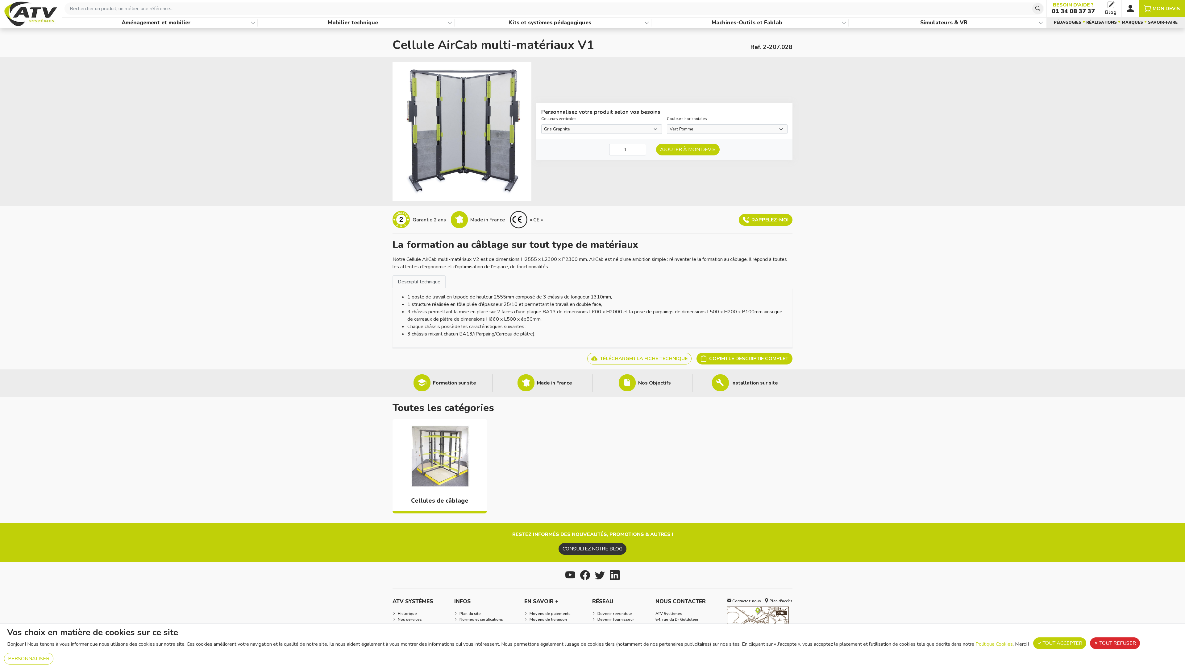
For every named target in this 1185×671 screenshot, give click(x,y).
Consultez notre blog (592, 548)
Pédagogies (1067, 22)
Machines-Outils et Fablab (747, 22)
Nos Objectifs (654, 383)
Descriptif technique (419, 281)
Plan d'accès (780, 601)
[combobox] (554, 8)
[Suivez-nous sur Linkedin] (615, 574)
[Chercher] (1037, 8)
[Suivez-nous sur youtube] (570, 574)
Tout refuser (1117, 643)
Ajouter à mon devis (688, 149)
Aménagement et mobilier (156, 22)
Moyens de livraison (548, 619)
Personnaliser (28, 658)
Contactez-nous (746, 601)
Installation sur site (754, 383)
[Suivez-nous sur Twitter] (600, 574)
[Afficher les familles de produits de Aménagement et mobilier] (253, 23)
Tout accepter (1062, 643)
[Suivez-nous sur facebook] (585, 574)
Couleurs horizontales (687, 118)
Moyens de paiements (550, 613)
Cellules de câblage (439, 501)
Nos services (410, 619)
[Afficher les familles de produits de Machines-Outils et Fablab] (844, 23)
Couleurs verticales (558, 118)
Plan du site (470, 613)
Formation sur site (454, 383)
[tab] (419, 281)
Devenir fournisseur (615, 619)
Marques (1132, 22)
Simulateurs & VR (943, 22)
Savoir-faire (1163, 22)
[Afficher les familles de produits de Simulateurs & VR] (1041, 23)
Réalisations (1101, 22)
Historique (407, 613)
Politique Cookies (994, 644)
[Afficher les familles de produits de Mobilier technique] (450, 23)
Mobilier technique (353, 22)
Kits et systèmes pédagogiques (550, 22)
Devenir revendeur (614, 613)
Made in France (554, 383)
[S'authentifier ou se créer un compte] (1130, 9)
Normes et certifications (481, 619)
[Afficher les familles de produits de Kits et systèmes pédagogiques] (646, 23)
